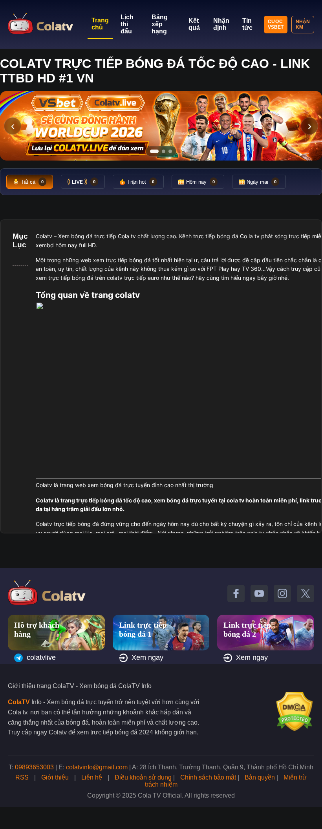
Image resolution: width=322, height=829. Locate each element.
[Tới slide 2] (163, 151)
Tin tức (247, 24)
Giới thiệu (55, 777)
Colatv (44, 236)
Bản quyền (260, 777)
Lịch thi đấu (127, 24)
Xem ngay (147, 657)
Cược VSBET (276, 24)
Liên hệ (91, 777)
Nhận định (221, 24)
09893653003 (34, 767)
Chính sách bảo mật (208, 777)
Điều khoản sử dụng (143, 777)
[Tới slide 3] (170, 151)
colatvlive (41, 657)
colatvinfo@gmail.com (97, 767)
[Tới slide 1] (154, 151)
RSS (22, 777)
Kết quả (194, 24)
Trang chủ (100, 24)
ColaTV (19, 702)
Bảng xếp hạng (160, 24)
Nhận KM (303, 24)
